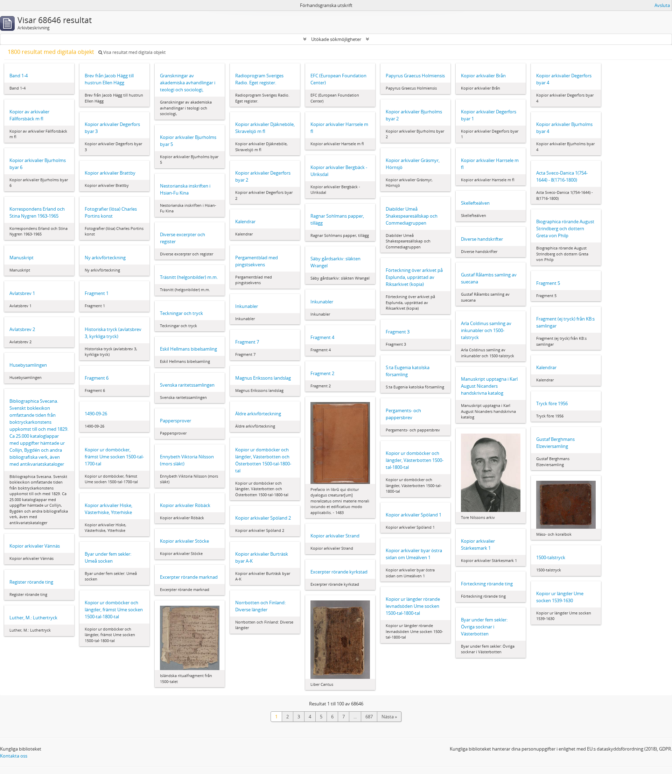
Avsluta (662, 5)
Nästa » (389, 716)
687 (369, 716)
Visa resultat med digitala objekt (134, 52)
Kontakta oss (13, 756)
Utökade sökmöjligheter (336, 39)
